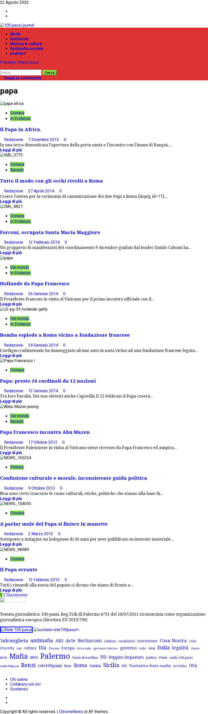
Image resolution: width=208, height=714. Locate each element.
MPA (34, 657)
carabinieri (126, 641)
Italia (163, 647)
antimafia (41, 640)
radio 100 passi (181, 657)
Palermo (55, 656)
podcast (18, 53)
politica (151, 657)
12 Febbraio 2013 (44, 579)
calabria (110, 641)
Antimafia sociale (26, 48)
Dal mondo (19, 267)
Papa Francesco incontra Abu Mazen (45, 432)
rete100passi (50, 665)
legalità (180, 648)
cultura (30, 648)
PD (103, 657)
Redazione (14, 139)
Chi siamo (19, 679)
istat (152, 648)
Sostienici (19, 689)
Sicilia (111, 665)
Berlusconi (90, 640)
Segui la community (22, 78)
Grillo (142, 648)
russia (95, 665)
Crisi (192, 641)
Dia (42, 647)
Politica (17, 467)
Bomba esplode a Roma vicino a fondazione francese (65, 335)
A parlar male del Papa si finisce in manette (54, 524)
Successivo (17, 595)
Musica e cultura (26, 43)
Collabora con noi (25, 684)
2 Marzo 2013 (41, 533)
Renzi (28, 665)
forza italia (84, 648)
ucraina (180, 665)
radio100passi (9, 666)
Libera (195, 648)
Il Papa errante (18, 569)
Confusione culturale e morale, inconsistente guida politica (73, 478)
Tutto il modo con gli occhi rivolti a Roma (51, 180)
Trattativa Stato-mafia (150, 665)
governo (128, 648)
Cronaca (17, 113)
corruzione (147, 640)
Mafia (18, 656)
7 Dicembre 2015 (44, 139)
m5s (3, 657)
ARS (59, 641)
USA (193, 665)
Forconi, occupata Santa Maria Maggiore (50, 232)
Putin (163, 657)
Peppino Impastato (126, 657)
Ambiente (19, 39)
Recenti (17, 170)
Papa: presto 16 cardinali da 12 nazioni (48, 381)
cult (19, 648)
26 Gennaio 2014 (43, 293)
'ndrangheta (14, 640)
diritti (15, 34)
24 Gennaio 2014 (43, 345)
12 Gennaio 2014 (43, 390)
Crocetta (7, 648)
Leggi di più (11, 150)
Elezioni (54, 648)
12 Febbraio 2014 (44, 242)
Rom (68, 665)
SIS (124, 665)
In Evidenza (20, 118)
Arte (71, 640)
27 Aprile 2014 (41, 191)
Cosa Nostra (173, 640)
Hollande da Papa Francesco (35, 283)
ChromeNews (71, 711)
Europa (68, 647)
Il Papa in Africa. (20, 129)
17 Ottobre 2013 (43, 442)
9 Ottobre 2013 (42, 488)
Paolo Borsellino (85, 657)
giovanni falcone (105, 648)
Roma (80, 665)
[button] (1, 67)
